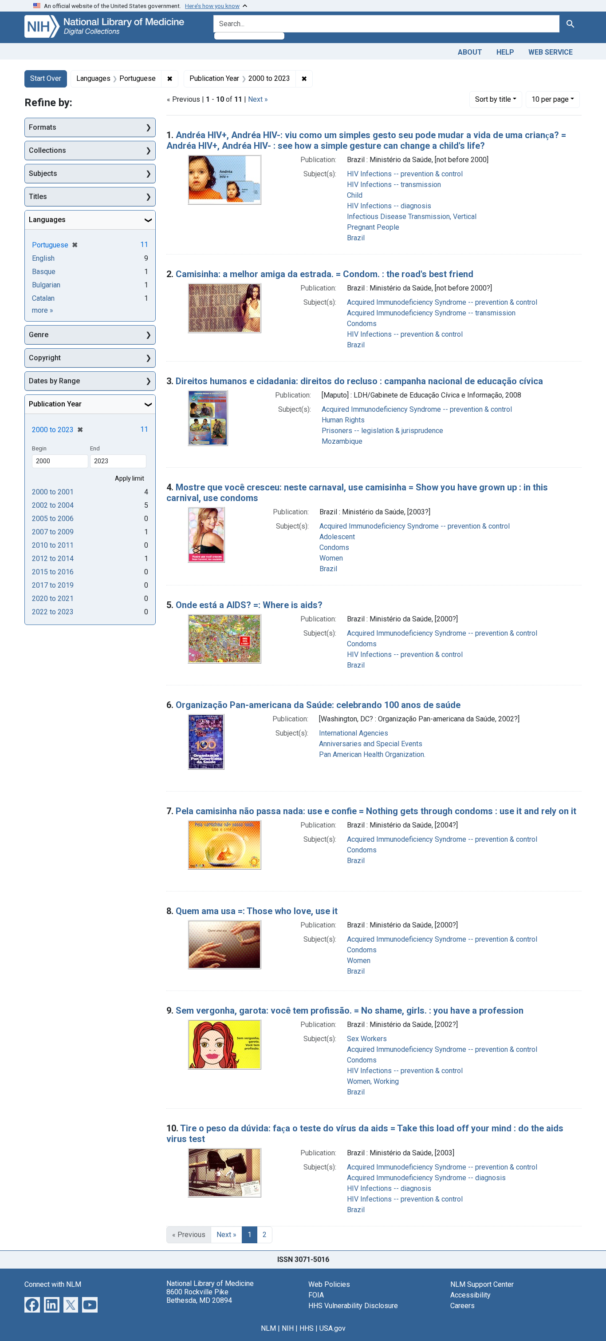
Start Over (45, 78)
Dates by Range (54, 381)
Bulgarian (46, 285)
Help (505, 52)
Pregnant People (373, 227)
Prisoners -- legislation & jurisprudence (382, 430)
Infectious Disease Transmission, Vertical (411, 216)
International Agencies (353, 733)
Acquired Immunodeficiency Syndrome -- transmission (431, 313)
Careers (462, 1305)
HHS (306, 1328)
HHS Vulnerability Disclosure (353, 1305)
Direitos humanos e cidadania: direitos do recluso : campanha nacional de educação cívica (359, 381)
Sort (493, 99)
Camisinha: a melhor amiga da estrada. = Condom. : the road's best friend (324, 274)
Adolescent (337, 537)
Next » (258, 99)
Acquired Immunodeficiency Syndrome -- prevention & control (442, 302)
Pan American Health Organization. (372, 754)
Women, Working (373, 1081)
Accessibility (470, 1295)
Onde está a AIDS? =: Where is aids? (249, 605)
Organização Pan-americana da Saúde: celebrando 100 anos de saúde (318, 705)
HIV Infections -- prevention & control (405, 174)
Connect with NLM (52, 1284)
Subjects (43, 173)
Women (331, 558)
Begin (39, 448)
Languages (47, 219)
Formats (42, 127)
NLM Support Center (482, 1284)
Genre (38, 334)
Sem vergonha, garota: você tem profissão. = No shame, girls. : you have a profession (349, 1010)
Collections (47, 150)
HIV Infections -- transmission (394, 184)
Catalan (43, 298)
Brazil (356, 238)
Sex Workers (367, 1039)
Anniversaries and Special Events (370, 744)
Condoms (362, 323)
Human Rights (343, 420)
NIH (288, 1328)
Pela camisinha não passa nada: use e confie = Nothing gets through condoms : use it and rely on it (376, 811)
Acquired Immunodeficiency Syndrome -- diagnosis (426, 1178)
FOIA (316, 1295)
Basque (43, 271)
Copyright (45, 358)
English (43, 258)
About (470, 52)
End (95, 448)
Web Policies (329, 1284)
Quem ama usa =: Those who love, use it (257, 911)
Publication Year (55, 404)
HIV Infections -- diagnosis (389, 206)
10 (550, 99)
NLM (268, 1328)
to (53, 492)
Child (354, 195)
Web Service (550, 52)
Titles (38, 196)
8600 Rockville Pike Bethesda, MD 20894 (199, 1296)
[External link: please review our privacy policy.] (32, 1304)
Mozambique (342, 441)
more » (42, 310)
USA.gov (332, 1328)
